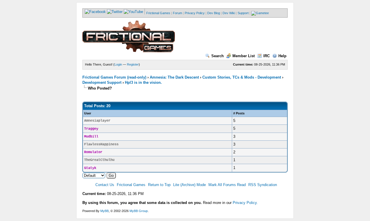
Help (282, 56)
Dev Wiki (229, 13)
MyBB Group (139, 211)
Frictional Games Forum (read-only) (114, 77)
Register (133, 64)
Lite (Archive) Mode (189, 185)
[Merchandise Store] (260, 13)
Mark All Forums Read (227, 185)
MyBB (104, 211)
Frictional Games (158, 13)
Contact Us (104, 185)
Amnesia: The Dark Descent (174, 77)
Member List (243, 56)
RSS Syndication (262, 185)
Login (118, 64)
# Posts (239, 113)
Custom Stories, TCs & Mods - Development (241, 77)
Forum (177, 13)
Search (217, 56)
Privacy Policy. (245, 202)
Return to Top (159, 185)
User (87, 113)
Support (243, 13)
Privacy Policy (195, 13)
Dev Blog (213, 13)
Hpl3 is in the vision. (143, 82)
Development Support (101, 82)
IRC (266, 56)
